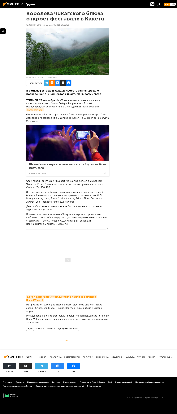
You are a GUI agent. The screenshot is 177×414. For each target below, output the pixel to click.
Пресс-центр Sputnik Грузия (92, 382)
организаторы (35, 109)
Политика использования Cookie (17, 386)
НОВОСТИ (40, 329)
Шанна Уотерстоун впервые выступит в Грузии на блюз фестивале (67, 166)
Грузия (30, 329)
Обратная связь (94, 386)
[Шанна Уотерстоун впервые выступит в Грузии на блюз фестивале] (67, 143)
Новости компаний (123, 382)
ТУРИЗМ (141, 357)
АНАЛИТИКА (56, 357)
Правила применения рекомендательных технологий (60, 386)
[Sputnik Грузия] (13, 6)
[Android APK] (11, 396)
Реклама (56, 382)
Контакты (19, 382)
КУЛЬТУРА (51, 329)
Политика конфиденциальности (149, 382)
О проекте (7, 382)
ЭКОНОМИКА (102, 357)
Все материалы (72, 357)
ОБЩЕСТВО (116, 357)
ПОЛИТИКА (88, 357)
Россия (151, 357)
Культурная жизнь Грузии (68, 329)
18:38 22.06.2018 (33, 25)
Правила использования (38, 382)
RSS (110, 382)
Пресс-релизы (69, 382)
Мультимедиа (165, 357)
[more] (105, 173)
